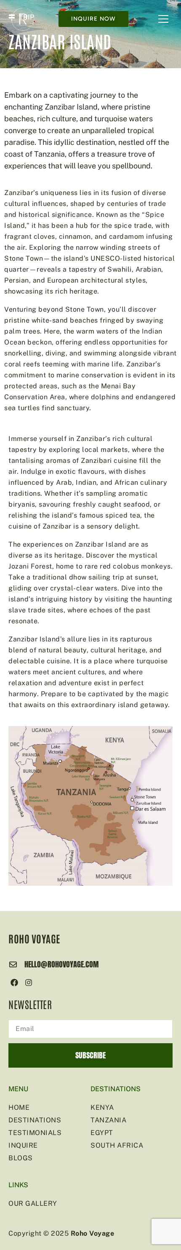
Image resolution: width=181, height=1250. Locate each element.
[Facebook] (14, 983)
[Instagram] (28, 983)
